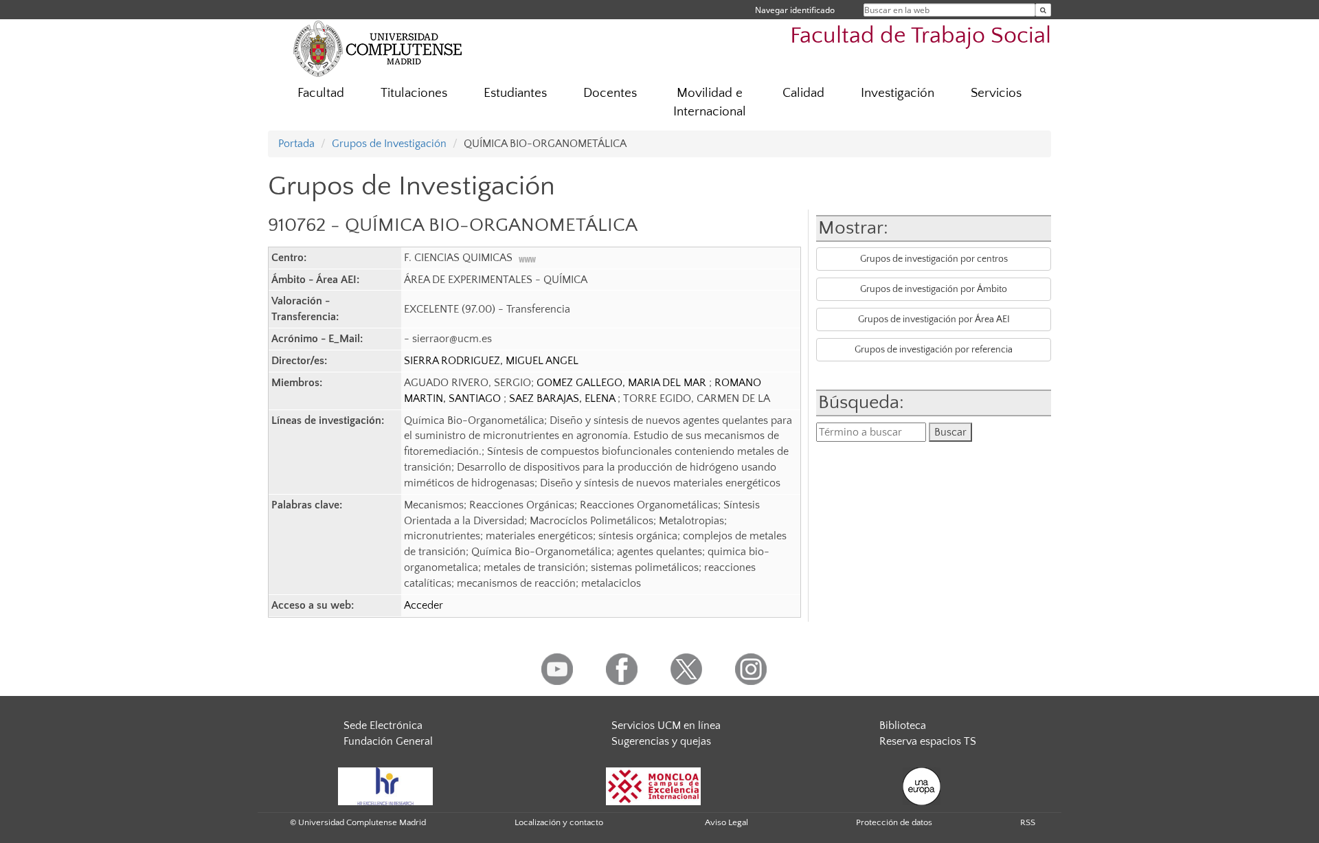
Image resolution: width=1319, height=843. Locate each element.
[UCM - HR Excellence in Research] (385, 785)
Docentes (610, 93)
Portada (296, 143)
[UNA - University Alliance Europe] (921, 785)
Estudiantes (515, 93)
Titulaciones (414, 93)
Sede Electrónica (382, 725)
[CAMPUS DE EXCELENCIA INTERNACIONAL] (653, 785)
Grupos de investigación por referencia (934, 349)
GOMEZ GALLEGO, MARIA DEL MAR (623, 382)
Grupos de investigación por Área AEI (934, 319)
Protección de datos (894, 822)
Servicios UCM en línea (666, 725)
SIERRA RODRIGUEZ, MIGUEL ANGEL (491, 361)
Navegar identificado (795, 10)
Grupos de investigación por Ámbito (933, 289)
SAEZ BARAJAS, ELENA (563, 398)
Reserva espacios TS (927, 741)
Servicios (996, 93)
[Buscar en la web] (1043, 9)
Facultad (320, 93)
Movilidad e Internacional (709, 102)
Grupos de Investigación (389, 143)
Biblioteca (902, 725)
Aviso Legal (726, 822)
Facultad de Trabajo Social (920, 36)
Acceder (423, 605)
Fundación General (388, 741)
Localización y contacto (559, 822)
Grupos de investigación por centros (934, 259)
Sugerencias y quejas (661, 741)
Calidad (803, 93)
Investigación (897, 93)
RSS (1027, 822)
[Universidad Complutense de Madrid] (378, 48)
